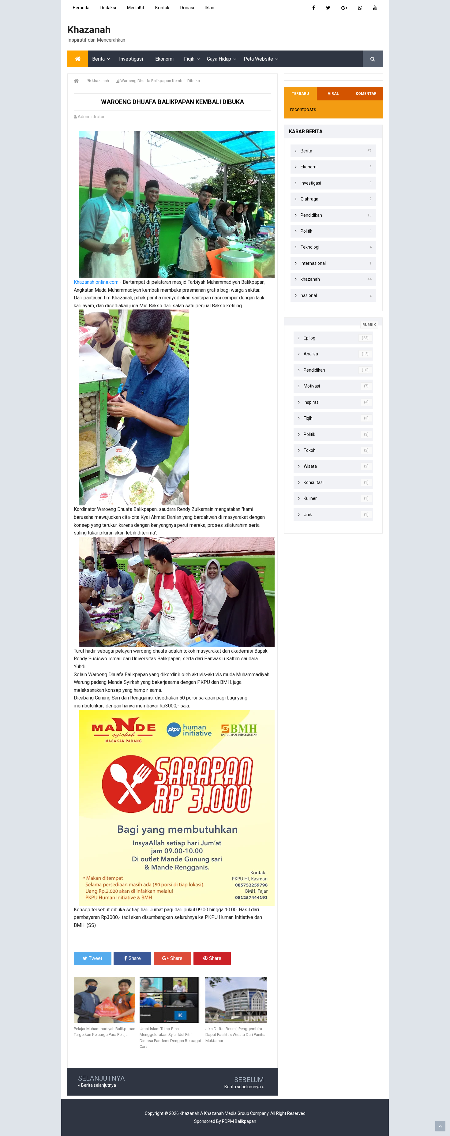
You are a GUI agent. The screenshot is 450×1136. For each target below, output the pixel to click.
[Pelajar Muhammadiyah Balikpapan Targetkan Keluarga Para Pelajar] (107, 1000)
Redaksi (108, 7)
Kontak (162, 7)
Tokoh (310, 450)
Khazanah (189, 1113)
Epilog (309, 338)
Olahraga (309, 199)
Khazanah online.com (96, 282)
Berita (98, 59)
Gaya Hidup (219, 59)
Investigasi (131, 59)
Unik (308, 514)
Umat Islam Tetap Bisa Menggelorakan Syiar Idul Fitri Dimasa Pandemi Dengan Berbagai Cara (170, 1037)
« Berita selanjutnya (97, 1085)
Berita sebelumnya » (244, 1086)
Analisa (311, 353)
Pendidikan (311, 215)
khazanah (310, 279)
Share (135, 958)
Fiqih (189, 59)
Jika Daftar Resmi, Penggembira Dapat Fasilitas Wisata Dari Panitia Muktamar (235, 1034)
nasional (309, 295)
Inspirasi (312, 402)
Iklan (209, 7)
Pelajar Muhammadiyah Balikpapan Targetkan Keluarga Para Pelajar (104, 1031)
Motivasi (312, 386)
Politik (306, 231)
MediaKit (135, 7)
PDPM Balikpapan (239, 1121)
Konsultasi (314, 482)
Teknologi (310, 247)
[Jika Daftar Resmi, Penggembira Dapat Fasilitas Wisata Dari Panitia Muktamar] (238, 1000)
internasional (313, 263)
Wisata (310, 466)
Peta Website (258, 59)
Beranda (81, 7)
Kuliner (310, 498)
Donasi (187, 7)
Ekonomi (164, 59)
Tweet (95, 958)
